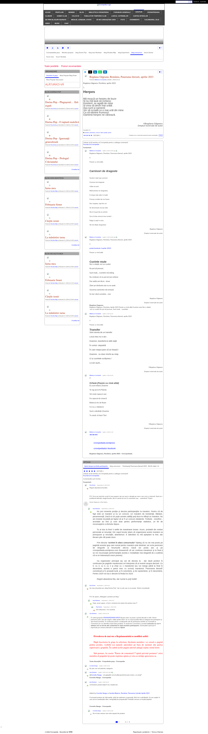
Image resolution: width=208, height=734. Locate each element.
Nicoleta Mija (54, 191)
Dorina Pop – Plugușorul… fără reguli (61, 103)
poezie (109, 132)
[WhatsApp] (63, 47)
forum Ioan (50, 57)
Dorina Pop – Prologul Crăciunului (57, 159)
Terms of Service (157, 732)
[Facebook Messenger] (47, 47)
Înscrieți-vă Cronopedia (91, 144)
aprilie (105, 132)
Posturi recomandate (71, 66)
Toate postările (51, 66)
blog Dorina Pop (81, 52)
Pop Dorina (92, 485)
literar (102, 132)
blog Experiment (123, 52)
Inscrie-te (196, 1)
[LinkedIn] (58, 47)
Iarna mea (50, 188)
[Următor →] (129, 722)
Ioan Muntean (96, 508)
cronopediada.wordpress (104, 443)
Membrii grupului (67, 52)
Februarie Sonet (53, 204)
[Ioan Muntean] (112, 672)
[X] (52, 47)
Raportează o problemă (141, 732)
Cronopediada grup (53, 52)
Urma (160, 135)
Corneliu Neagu (93, 665)
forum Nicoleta (61, 57)
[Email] (68, 47)
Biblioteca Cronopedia (100, 79)
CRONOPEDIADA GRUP (111, 617)
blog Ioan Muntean (95, 52)
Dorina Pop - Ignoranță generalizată (57, 140)
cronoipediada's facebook (105, 448)
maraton (87, 132)
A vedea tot (75, 169)
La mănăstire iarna (55, 237)
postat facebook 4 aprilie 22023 (100, 248)
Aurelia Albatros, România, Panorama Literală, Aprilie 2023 (129, 693)
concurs (98, 132)
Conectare (203, 1)
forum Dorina (148, 52)
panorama (92, 132)
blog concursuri (136, 52)
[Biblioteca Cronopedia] (116, 151)
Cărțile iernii (52, 221)
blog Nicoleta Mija (110, 52)
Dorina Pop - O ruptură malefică (62, 122)
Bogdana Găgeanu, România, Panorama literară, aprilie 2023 (121, 77)
